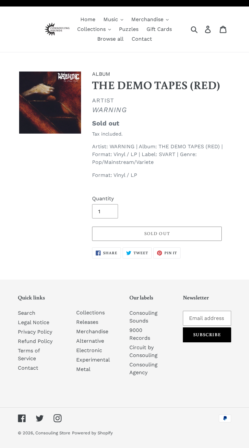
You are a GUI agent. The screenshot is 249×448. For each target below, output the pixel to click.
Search (26, 313)
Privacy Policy (35, 332)
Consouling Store (52, 432)
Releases (87, 322)
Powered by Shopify (92, 432)
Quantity (103, 198)
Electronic (89, 350)
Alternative (90, 341)
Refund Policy (35, 341)
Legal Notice (33, 322)
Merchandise (92, 331)
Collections (90, 313)
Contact (28, 368)
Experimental (93, 360)
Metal (83, 369)
